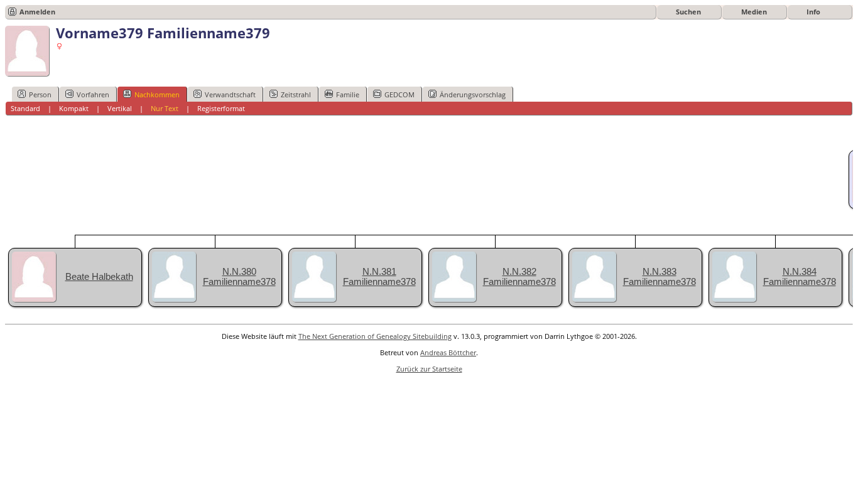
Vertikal (119, 108)
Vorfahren (93, 94)
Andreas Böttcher (448, 352)
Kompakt (74, 108)
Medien (754, 11)
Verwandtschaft (230, 94)
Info (813, 11)
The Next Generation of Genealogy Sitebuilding (375, 336)
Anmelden (37, 11)
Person (40, 94)
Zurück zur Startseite (429, 368)
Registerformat (221, 108)
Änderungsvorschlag (473, 94)
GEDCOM (399, 94)
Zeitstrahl (296, 94)
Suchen (688, 11)
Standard (25, 108)
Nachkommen (157, 94)
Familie (347, 94)
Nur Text (164, 108)
